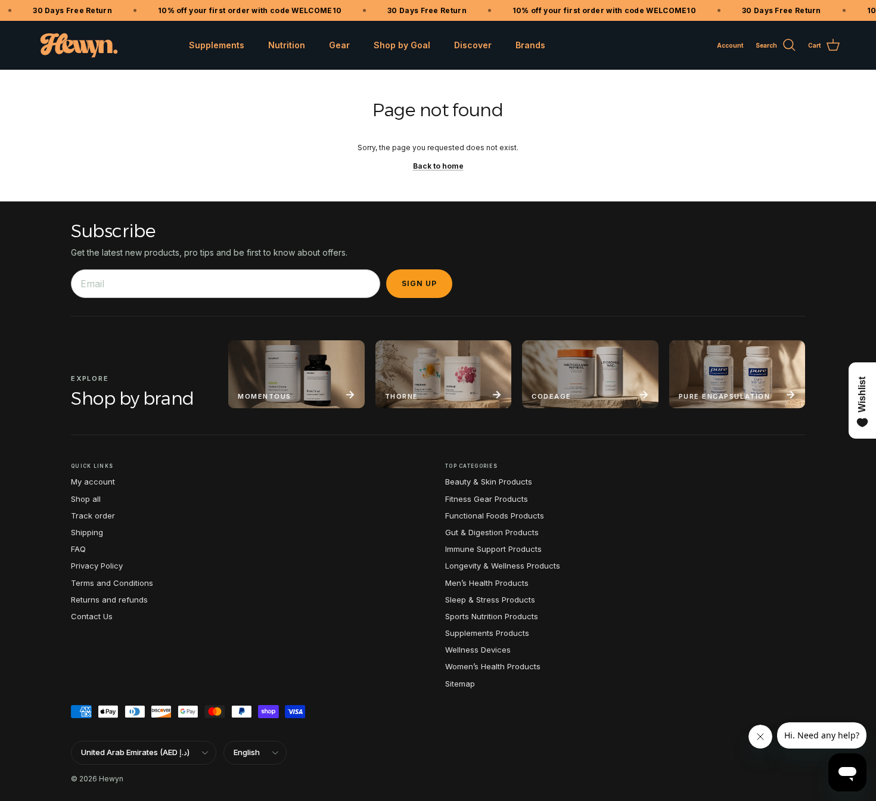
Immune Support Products (493, 549)
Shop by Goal (402, 45)
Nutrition (286, 45)
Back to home (438, 166)
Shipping (87, 532)
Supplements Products (487, 633)
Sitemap (460, 683)
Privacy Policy (97, 565)
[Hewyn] (79, 45)
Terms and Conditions (112, 583)
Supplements (216, 45)
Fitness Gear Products (486, 499)
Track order (93, 515)
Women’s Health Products (492, 666)
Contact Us (92, 616)
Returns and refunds (109, 599)
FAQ (78, 549)
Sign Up (419, 283)
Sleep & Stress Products (490, 599)
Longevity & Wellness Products (502, 565)
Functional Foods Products (494, 515)
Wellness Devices (478, 649)
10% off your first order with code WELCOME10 (243, 10)
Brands (530, 45)
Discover (473, 45)
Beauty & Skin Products (488, 481)
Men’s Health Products (487, 583)
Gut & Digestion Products (492, 532)
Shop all (86, 499)
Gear (339, 45)
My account (93, 481)
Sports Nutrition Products (491, 616)
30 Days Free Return (66, 10)
